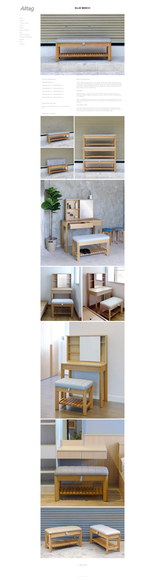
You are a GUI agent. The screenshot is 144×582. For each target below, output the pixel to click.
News (21, 41)
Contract (22, 44)
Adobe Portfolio (85, 576)
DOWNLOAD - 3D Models (48, 113)
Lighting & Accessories (26, 37)
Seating (22, 27)
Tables (21, 25)
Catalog (22, 39)
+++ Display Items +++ (25, 23)
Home (21, 18)
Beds (21, 32)
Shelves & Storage (24, 34)
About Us (22, 20)
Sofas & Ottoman (24, 30)
